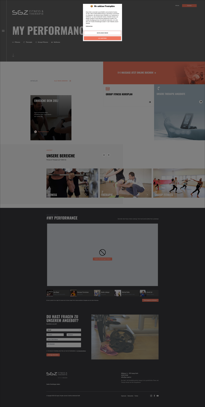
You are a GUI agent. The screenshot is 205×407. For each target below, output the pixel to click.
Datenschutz (89, 26)
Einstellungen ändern (102, 33)
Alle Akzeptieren (102, 38)
